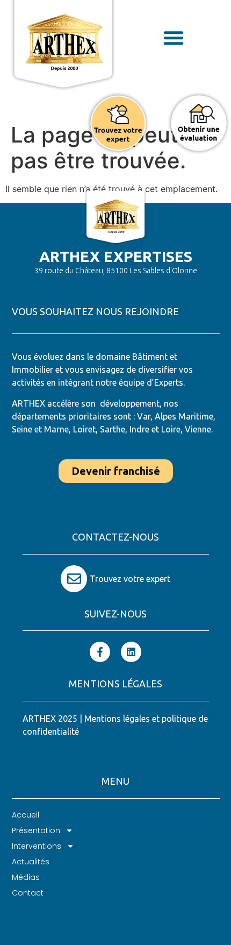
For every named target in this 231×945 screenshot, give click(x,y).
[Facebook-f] (100, 652)
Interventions (36, 846)
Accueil (25, 814)
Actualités (30, 861)
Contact (28, 892)
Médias (26, 877)
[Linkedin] (131, 652)
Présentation (36, 830)
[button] (173, 38)
